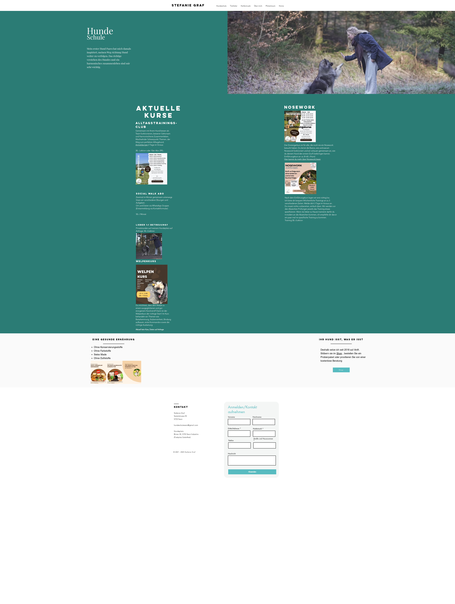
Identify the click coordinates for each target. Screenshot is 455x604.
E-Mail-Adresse (233, 428)
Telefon (231, 440)
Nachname (257, 417)
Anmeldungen (142, 145)
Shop (339, 353)
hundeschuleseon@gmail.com (186, 425)
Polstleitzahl (257, 429)
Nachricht (232, 454)
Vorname (231, 417)
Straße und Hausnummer (263, 439)
